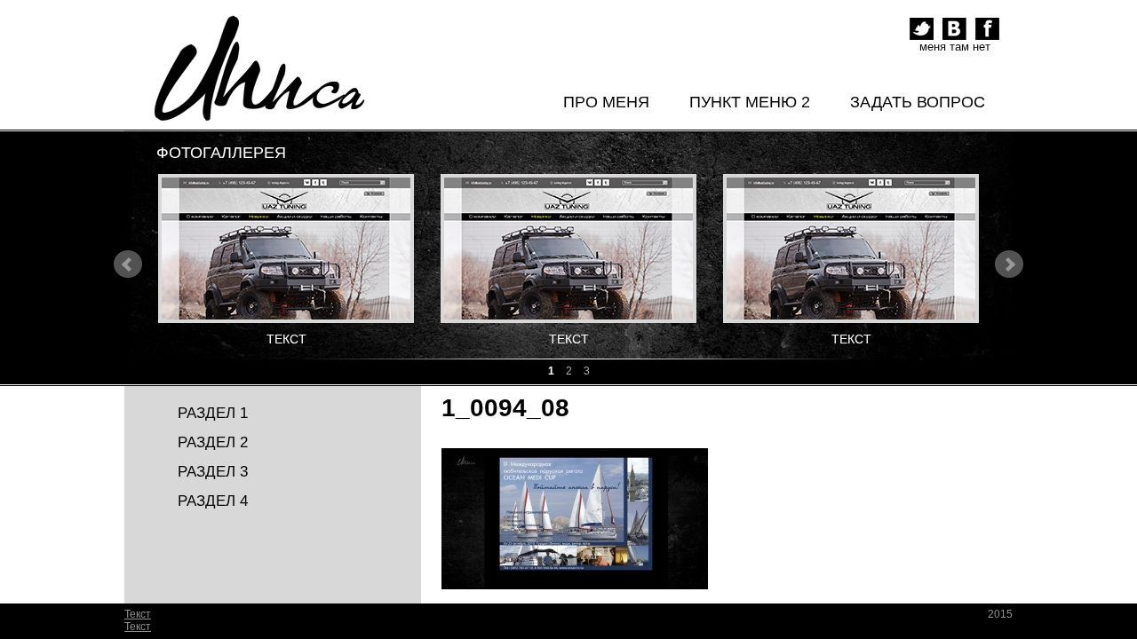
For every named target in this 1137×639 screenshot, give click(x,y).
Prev (128, 264)
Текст (137, 614)
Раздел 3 (213, 471)
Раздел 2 (213, 442)
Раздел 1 (213, 413)
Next (1009, 264)
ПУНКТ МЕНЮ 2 (749, 102)
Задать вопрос (917, 102)
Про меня (606, 102)
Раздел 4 (213, 501)
